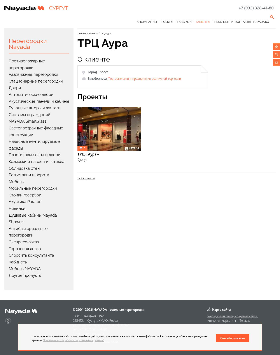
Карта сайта (221, 309)
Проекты (166, 21)
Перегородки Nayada (28, 43)
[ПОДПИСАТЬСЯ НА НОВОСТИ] (276, 62)
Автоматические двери (31, 94)
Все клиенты (86, 178)
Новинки (17, 208)
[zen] (8, 321)
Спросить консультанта (31, 255)
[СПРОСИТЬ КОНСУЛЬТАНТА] (276, 47)
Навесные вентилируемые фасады (34, 144)
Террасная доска (25, 248)
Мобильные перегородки (33, 188)
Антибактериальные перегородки (28, 232)
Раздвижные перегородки (33, 74)
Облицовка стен (24, 168)
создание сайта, (246, 316)
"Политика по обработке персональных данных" (73, 340)
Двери (15, 87)
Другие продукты (25, 275)
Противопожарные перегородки (27, 64)
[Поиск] (272, 17)
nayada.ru (261, 21)
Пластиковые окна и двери (34, 154)
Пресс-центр (223, 21)
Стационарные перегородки (36, 81)
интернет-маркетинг (221, 320)
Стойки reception (25, 195)
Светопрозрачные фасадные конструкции (36, 131)
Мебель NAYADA (25, 268)
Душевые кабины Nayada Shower (33, 218)
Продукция (184, 21)
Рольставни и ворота (29, 175)
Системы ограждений (29, 114)
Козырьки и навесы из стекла (36, 161)
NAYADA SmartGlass (28, 121)
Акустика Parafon (25, 201)
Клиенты (203, 21)
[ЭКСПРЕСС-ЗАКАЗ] (276, 54)
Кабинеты (18, 262)
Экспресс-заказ (24, 242)
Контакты (243, 21)
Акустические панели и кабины (39, 101)
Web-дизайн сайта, (221, 316)
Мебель (16, 181)
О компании (147, 21)
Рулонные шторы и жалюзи (35, 108)
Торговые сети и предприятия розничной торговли (144, 78)
